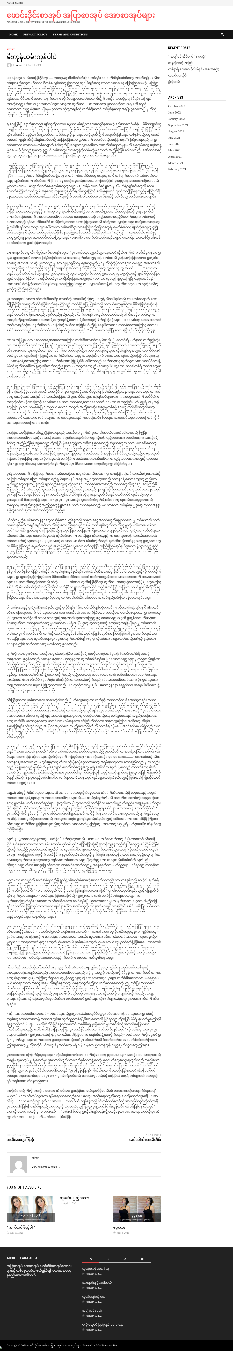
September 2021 (178, 125)
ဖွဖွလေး (119, 1227)
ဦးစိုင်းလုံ (174, 82)
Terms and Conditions (70, 34)
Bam (115, 1345)
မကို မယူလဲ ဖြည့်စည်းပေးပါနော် (102, 1324)
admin (19, 65)
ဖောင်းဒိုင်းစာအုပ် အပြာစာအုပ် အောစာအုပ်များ (81, 15)
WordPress (102, 1345)
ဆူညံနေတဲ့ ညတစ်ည (95, 1268)
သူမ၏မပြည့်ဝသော (74, 1198)
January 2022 (176, 118)
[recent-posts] (107, 1259)
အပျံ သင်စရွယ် (92, 1310)
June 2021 (174, 144)
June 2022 (174, 112)
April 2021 (175, 156)
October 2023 (176, 106)
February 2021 (177, 169)
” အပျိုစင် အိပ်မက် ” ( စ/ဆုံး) (187, 56)
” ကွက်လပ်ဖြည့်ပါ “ (21, 1227)
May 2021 (174, 150)
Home (13, 34)
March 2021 (175, 163)
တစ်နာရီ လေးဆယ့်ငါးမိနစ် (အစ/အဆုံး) (193, 69)
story (11, 49)
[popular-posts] (90, 1259)
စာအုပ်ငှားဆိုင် (177, 75)
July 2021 (174, 137)
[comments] (125, 1259)
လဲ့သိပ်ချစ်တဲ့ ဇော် (93, 1296)
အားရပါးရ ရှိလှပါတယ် (97, 1282)
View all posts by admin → (46, 1166)
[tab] (90, 1259)
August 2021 (176, 131)
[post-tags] (142, 1259)
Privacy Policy (35, 34)
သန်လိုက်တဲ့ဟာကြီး (180, 63)
